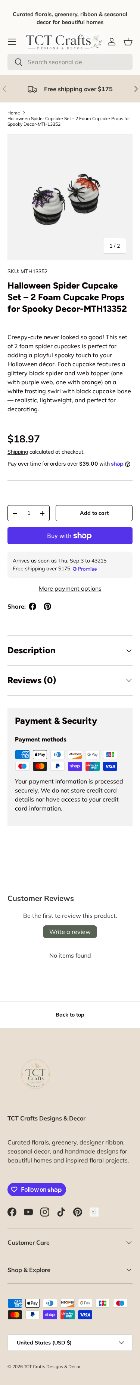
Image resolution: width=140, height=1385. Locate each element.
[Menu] (12, 41)
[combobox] (70, 62)
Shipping (17, 451)
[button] (128, 41)
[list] (70, 197)
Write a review (70, 931)
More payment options (70, 588)
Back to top (70, 1014)
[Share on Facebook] (32, 606)
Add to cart (94, 513)
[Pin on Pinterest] (47, 606)
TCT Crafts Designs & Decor (52, 1366)
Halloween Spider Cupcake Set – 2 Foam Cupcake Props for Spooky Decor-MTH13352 (68, 121)
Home (13, 113)
